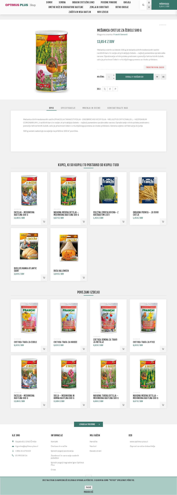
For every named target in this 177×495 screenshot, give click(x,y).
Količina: (100, 76)
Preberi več (88, 492)
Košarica (164, 5)
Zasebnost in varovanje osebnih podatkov (65, 456)
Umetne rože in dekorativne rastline (65, 7)
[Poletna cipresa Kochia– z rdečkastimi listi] (108, 190)
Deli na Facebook (110, 89)
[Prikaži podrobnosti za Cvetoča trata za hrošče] (68, 317)
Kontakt (54, 441)
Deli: (99, 89)
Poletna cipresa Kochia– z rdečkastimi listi (105, 213)
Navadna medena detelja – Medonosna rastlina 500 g (66, 213)
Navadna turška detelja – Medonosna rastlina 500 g (106, 397)
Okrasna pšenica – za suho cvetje (146, 213)
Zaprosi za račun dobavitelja (142, 446)
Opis (51, 108)
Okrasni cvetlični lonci (83, 2)
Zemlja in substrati (99, 7)
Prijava (150, 2)
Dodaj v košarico (135, 77)
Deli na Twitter (104, 89)
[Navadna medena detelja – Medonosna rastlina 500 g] (68, 190)
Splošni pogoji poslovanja (62, 451)
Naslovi (93, 446)
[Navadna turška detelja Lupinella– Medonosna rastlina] (108, 373)
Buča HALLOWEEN (61, 270)
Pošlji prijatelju (163, 77)
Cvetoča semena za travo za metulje (105, 341)
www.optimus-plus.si (139, 441)
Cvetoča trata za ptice (144, 342)
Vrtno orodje (122, 7)
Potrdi (88, 487)
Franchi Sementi (120, 34)
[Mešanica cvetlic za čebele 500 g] (51, 60)
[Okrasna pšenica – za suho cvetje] (148, 190)
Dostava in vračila (59, 446)
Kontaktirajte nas (118, 108)
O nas (53, 469)
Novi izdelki (102, 12)
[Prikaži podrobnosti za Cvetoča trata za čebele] (29, 317)
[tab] (51, 108)
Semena (62, 2)
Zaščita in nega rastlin (80, 12)
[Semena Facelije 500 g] (29, 190)
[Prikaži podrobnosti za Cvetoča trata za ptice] (148, 317)
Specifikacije (68, 108)
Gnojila (127, 2)
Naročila (93, 441)
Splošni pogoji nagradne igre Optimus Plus (67, 463)
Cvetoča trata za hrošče (65, 342)
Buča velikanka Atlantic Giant (25, 269)
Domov (49, 2)
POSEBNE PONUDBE (109, 2)
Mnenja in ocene (92, 108)
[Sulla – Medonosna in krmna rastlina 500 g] (68, 373)
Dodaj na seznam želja (157, 77)
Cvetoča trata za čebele (25, 342)
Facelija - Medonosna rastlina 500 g (24, 213)
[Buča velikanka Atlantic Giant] (29, 246)
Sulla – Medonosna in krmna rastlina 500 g (64, 397)
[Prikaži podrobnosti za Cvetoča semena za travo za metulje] (108, 317)
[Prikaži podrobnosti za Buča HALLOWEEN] (68, 246)
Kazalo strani (95, 451)
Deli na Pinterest (115, 89)
